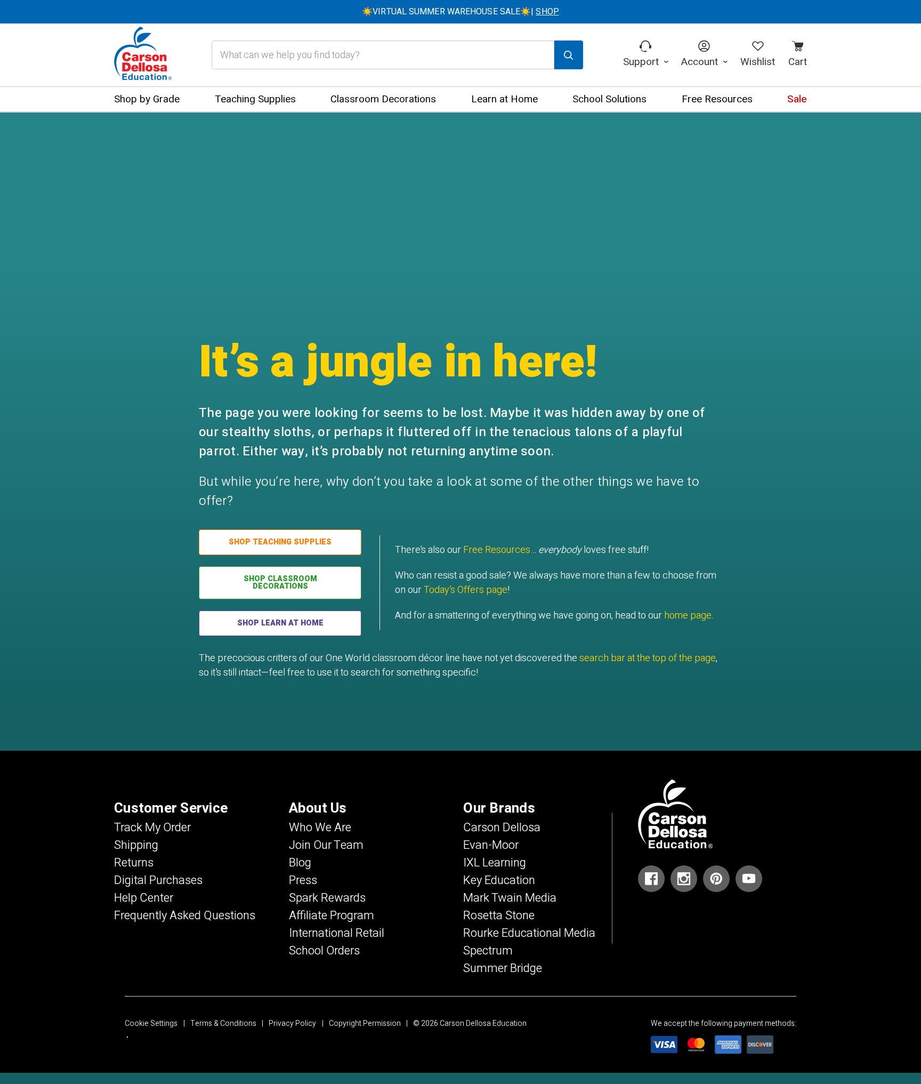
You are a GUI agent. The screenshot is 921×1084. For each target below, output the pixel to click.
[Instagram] (683, 878)
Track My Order (152, 827)
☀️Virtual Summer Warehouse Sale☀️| (460, 11)
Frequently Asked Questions (184, 915)
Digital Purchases (158, 880)
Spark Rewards (327, 897)
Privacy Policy (292, 1023)
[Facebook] (651, 878)
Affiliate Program (331, 915)
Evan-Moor (491, 845)
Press (303, 880)
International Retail (336, 933)
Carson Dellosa (501, 827)
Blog (300, 862)
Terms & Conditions (223, 1023)
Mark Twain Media (509, 897)
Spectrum (488, 950)
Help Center (143, 897)
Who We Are (320, 827)
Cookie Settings (151, 1023)
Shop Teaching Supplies (280, 542)
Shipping (136, 845)
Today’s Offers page (465, 590)
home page (688, 615)
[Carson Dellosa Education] (143, 55)
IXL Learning (494, 862)
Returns (134, 862)
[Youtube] (749, 878)
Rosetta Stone (499, 915)
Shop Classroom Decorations (280, 582)
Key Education (499, 880)
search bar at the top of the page (647, 658)
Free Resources (496, 550)
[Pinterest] (716, 878)
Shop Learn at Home (280, 623)
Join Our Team (326, 845)
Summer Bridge (502, 968)
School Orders (324, 950)
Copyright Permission (365, 1023)
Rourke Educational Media (529, 933)
